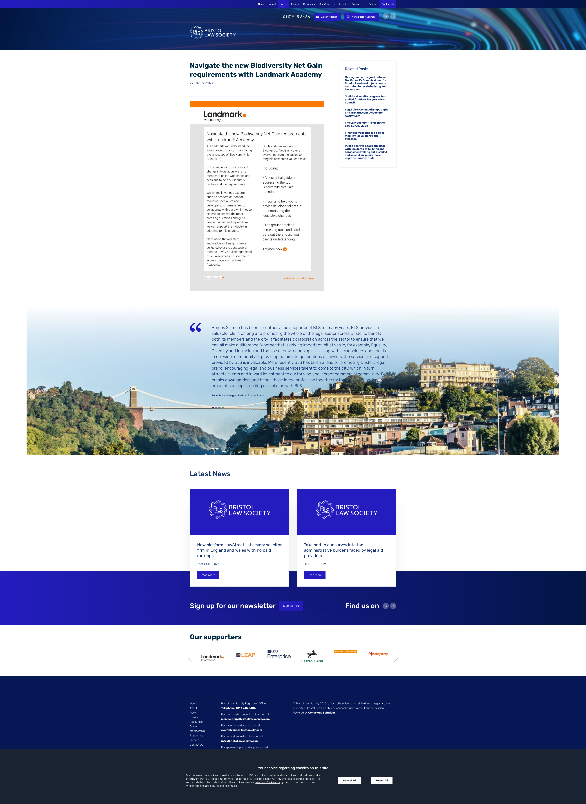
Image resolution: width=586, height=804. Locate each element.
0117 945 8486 (296, 17)
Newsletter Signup (363, 16)
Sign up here (291, 605)
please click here (226, 786)
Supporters (358, 4)
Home (261, 4)
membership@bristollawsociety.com (245, 719)
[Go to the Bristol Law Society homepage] (213, 16)
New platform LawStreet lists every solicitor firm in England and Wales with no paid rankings (239, 550)
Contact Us (388, 4)
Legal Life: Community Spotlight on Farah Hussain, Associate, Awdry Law (366, 112)
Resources (309, 4)
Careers (373, 4)
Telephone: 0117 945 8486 (238, 708)
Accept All (349, 780)
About (272, 4)
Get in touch (329, 16)
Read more (208, 575)
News (283, 4)
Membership (340, 4)
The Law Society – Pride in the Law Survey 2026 (365, 124)
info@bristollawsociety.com (240, 741)
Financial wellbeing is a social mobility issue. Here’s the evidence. (364, 135)
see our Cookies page (269, 782)
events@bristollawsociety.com (241, 730)
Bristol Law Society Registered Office (243, 703)
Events (295, 4)
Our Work (324, 4)
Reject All (381, 780)
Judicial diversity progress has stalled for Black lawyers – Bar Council (365, 99)
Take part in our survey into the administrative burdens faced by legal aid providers (343, 550)
